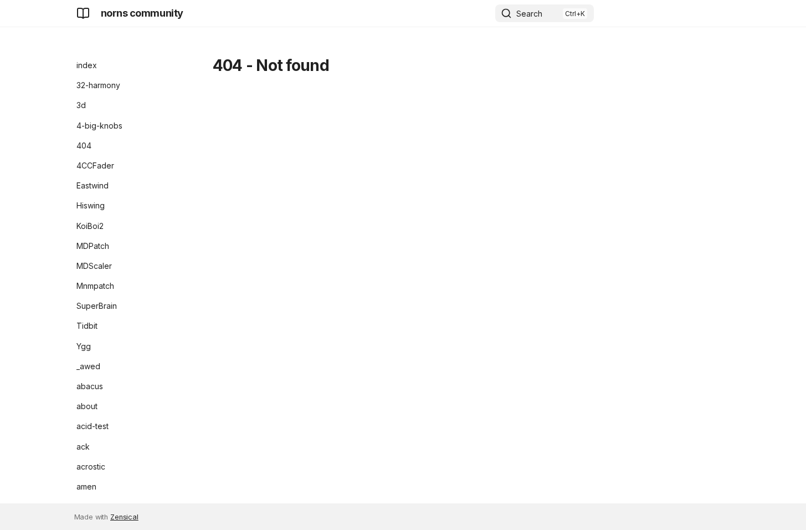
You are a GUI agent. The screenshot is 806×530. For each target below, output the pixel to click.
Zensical (124, 517)
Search (529, 13)
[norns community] (83, 13)
